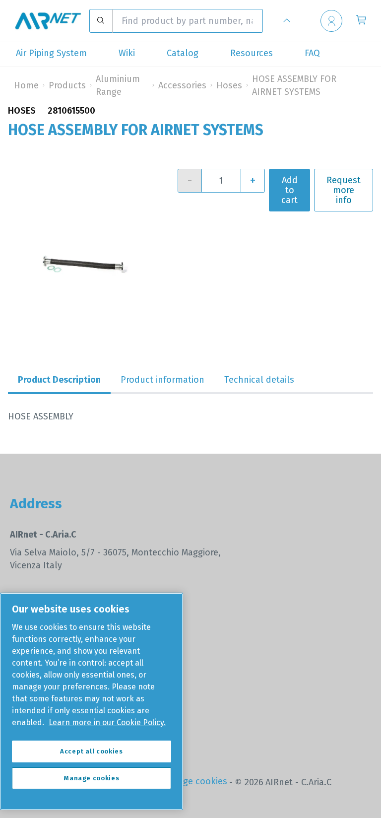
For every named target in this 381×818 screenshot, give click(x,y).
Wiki (127, 53)
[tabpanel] (190, 416)
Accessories (182, 85)
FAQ (312, 53)
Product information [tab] (162, 379)
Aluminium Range (118, 85)
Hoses (229, 85)
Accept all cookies (91, 751)
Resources (251, 53)
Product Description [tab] (59, 379)
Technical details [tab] (259, 379)
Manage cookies (194, 781)
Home (26, 85)
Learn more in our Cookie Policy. (107, 722)
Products (67, 85)
